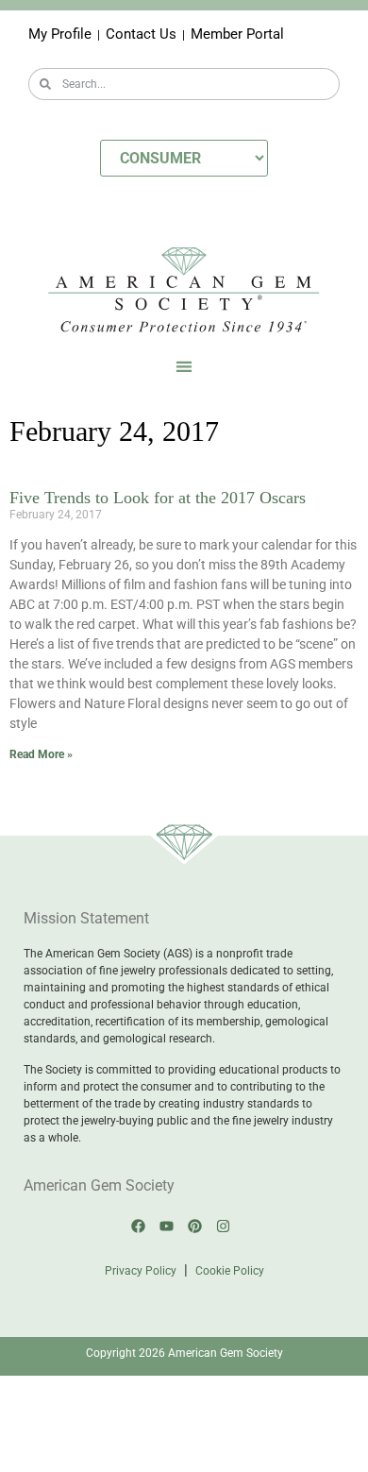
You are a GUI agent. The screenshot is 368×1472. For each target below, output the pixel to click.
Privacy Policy (140, 1270)
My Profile (60, 33)
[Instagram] (223, 1226)
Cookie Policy (229, 1270)
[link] (139, 1226)
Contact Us (141, 33)
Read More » (41, 754)
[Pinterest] (195, 1226)
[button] (184, 367)
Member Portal (237, 33)
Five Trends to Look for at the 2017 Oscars (157, 497)
